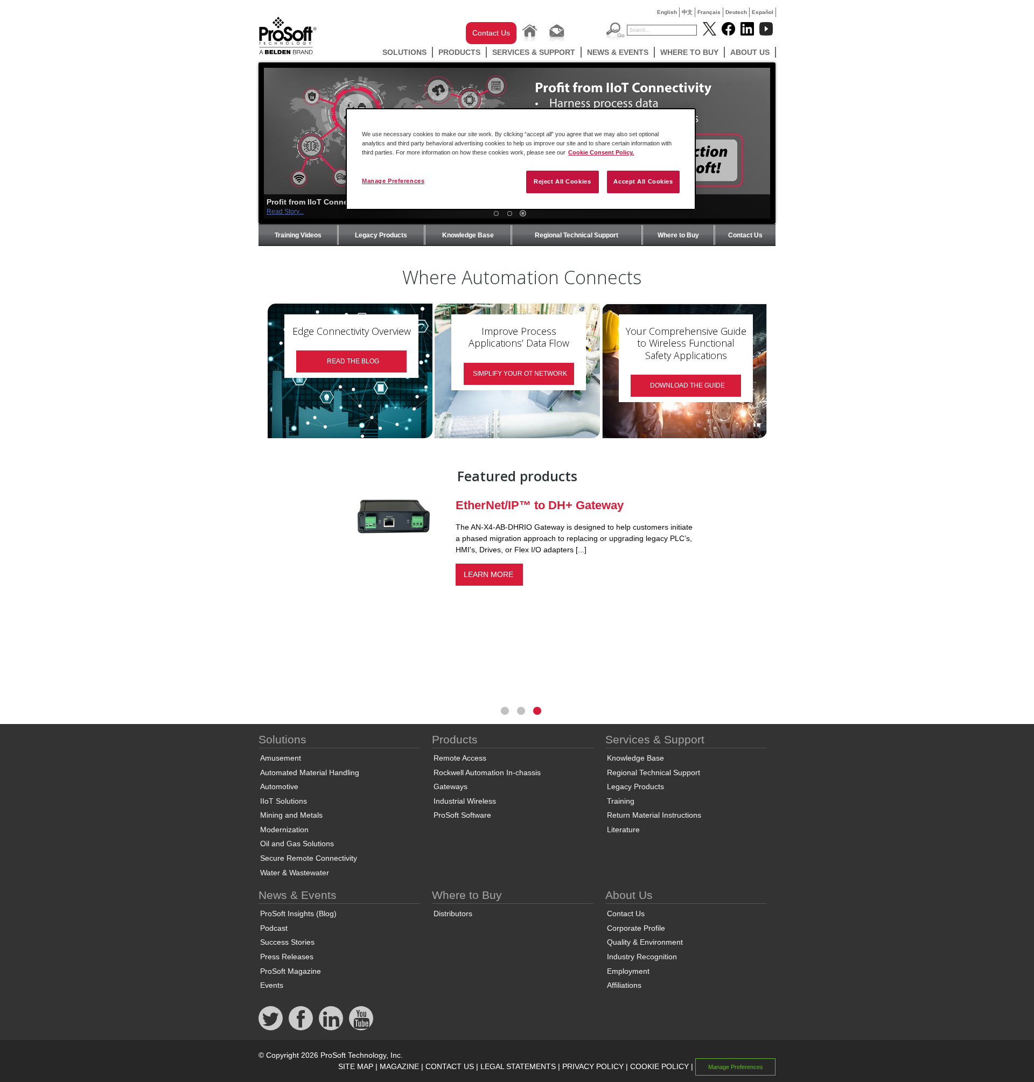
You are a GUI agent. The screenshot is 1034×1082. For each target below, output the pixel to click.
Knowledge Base (468, 235)
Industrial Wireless (465, 801)
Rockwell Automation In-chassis (487, 772)
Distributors (453, 913)
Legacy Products (381, 235)
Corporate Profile (636, 928)
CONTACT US (449, 1066)
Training (620, 801)
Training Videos (298, 235)
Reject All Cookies (562, 181)
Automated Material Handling (309, 772)
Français (709, 12)
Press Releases (286, 956)
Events (271, 985)
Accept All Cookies (643, 181)
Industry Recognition (642, 956)
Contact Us (491, 33)
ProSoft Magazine (290, 971)
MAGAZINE (399, 1066)
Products (459, 52)
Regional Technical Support (576, 235)
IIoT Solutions (283, 801)
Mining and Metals (291, 815)
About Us (750, 52)
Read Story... (285, 211)
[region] (521, 159)
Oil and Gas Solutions (297, 843)
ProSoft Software (462, 815)
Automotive (279, 786)
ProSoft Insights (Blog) (298, 913)
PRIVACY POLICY (593, 1066)
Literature (623, 829)
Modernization (284, 829)
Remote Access (460, 758)
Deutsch (736, 12)
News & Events (617, 52)
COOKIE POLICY (659, 1066)
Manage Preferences (393, 181)
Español (762, 12)
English (667, 12)
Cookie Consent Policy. (601, 152)
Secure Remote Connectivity (308, 858)
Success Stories (287, 942)
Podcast (274, 928)
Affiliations (624, 985)
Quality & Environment (645, 942)
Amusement (280, 758)
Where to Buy (689, 52)
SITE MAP (355, 1066)
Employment (628, 971)
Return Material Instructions (654, 815)
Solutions (404, 52)
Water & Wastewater (294, 872)
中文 (687, 12)
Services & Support (533, 52)
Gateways (450, 786)
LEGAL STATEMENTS (518, 1066)
